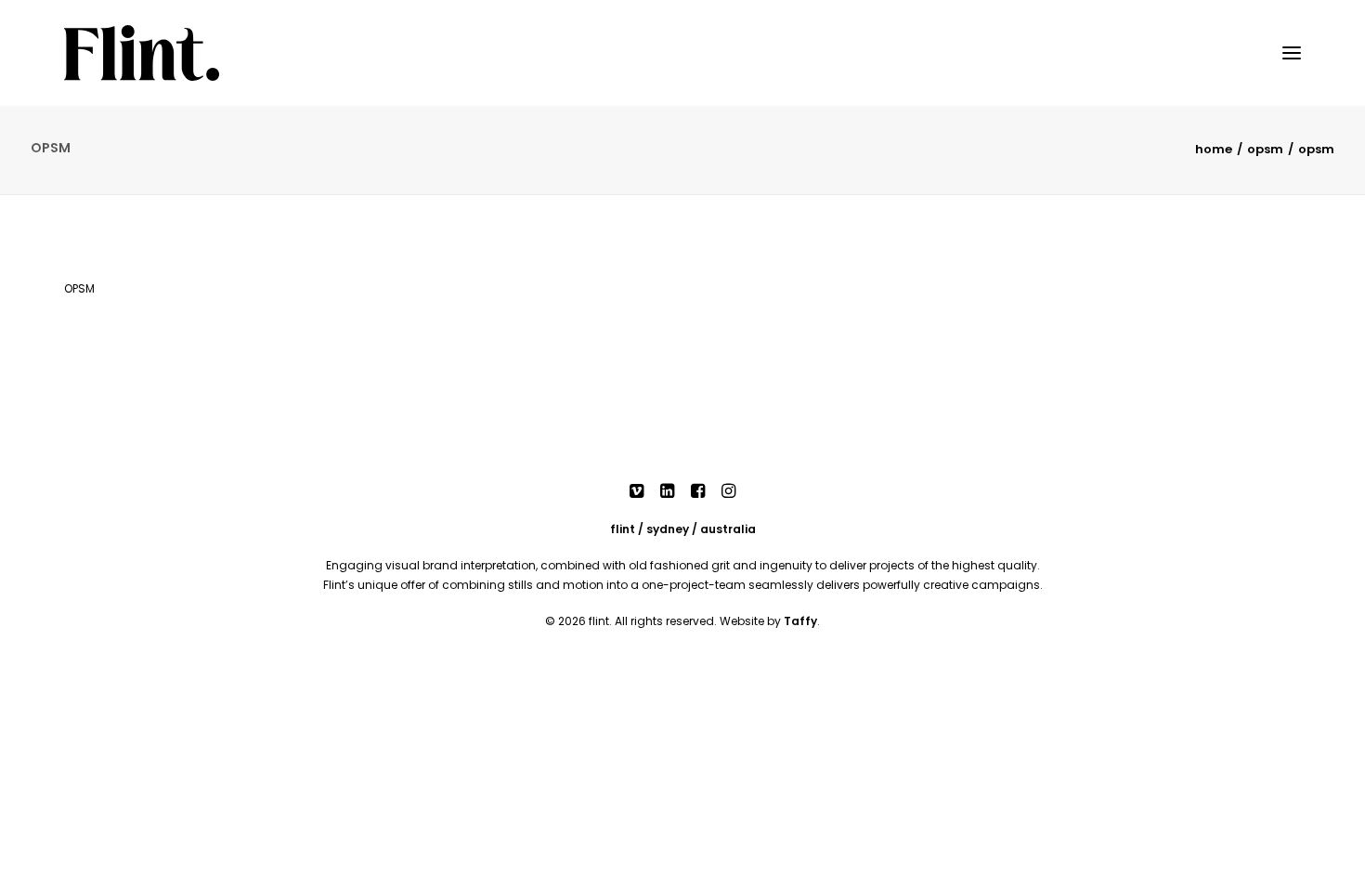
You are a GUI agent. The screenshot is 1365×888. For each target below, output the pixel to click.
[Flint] (141, 53)
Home (1213, 149)
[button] (1291, 53)
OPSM (1265, 149)
